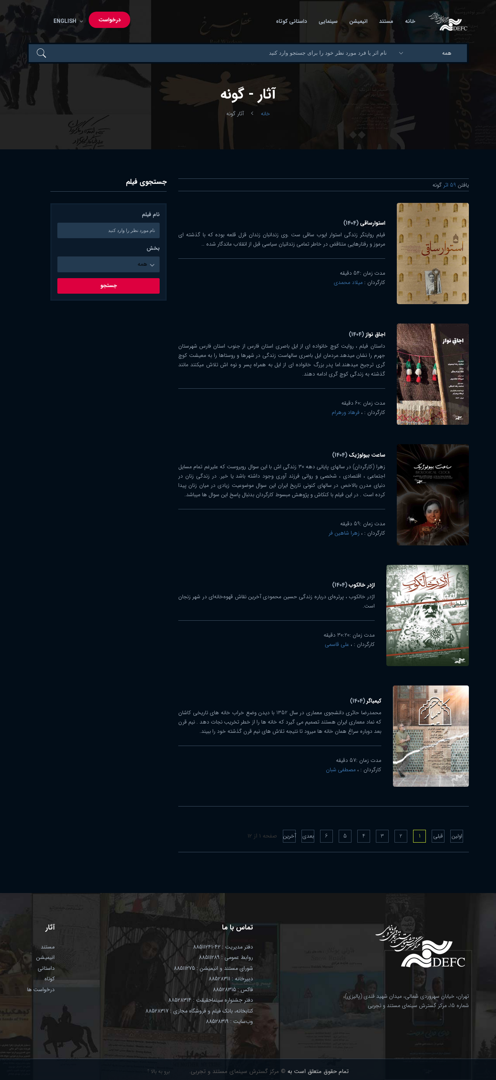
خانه (410, 21)
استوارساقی (364, 223)
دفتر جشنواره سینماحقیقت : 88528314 (210, 1000)
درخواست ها (41, 989)
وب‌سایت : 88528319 (229, 1021)
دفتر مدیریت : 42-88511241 (223, 947)
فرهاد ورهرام (346, 412)
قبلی (438, 836)
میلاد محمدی (348, 282)
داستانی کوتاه (291, 21)
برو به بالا (159, 1071)
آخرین (289, 836)
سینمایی (328, 21)
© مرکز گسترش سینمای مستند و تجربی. (237, 1071)
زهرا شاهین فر (344, 533)
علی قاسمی (337, 644)
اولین (456, 836)
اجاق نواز (367, 334)
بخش (153, 248)
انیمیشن (358, 21)
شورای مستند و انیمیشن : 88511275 (213, 968)
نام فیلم (151, 215)
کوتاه (50, 978)
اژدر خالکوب (353, 585)
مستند (386, 21)
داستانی (46, 968)
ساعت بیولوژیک (358, 455)
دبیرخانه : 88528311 (230, 978)
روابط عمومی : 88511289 (226, 957)
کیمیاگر (365, 701)
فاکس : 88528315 (233, 989)
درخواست (109, 20)
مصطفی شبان (341, 769)
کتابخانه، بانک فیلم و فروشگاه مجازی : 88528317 (199, 1011)
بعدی (308, 836)
